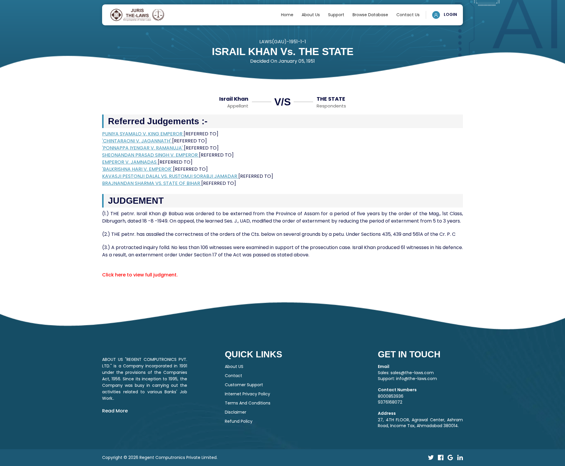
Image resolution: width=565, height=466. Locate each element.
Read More (115, 410)
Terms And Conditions (247, 403)
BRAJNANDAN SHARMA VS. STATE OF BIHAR (151, 183)
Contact (233, 375)
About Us (311, 15)
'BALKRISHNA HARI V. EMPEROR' (137, 169)
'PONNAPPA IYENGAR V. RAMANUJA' (143, 148)
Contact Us (408, 15)
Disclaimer (235, 412)
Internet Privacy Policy (247, 394)
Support (336, 15)
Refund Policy (238, 421)
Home (287, 15)
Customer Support (244, 384)
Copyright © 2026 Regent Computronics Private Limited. (159, 457)
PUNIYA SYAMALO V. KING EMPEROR (143, 133)
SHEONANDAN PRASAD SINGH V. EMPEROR (150, 155)
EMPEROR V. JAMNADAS (130, 162)
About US (234, 366)
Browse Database (370, 15)
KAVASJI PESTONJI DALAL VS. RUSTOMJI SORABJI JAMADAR (170, 176)
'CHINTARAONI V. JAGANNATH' (137, 140)
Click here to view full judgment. (140, 274)
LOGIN (450, 14)
